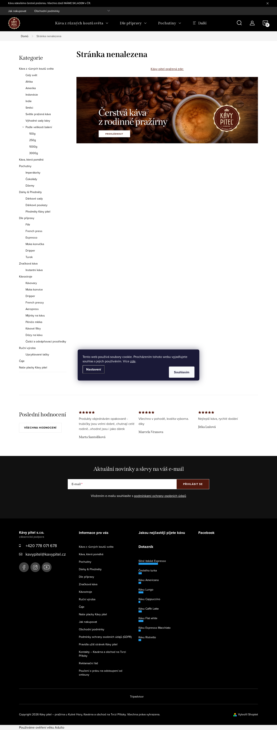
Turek (29, 257)
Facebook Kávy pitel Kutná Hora (24, 567)
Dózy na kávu (34, 335)
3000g (33, 153)
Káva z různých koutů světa (36, 69)
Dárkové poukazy (36, 205)
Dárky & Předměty (30, 192)
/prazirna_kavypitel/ (35, 567)
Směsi (29, 108)
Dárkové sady (34, 199)
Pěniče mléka (34, 322)
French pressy (35, 302)
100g (32, 134)
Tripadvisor (137, 696)
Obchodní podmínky (47, 11)
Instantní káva (34, 270)
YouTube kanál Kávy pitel (47, 567)
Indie (29, 101)
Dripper (30, 250)
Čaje (22, 361)
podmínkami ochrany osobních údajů (160, 496)
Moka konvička (35, 244)
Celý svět (31, 75)
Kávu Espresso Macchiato (154, 628)
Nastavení (93, 369)
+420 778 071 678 (41, 546)
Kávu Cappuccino (149, 599)
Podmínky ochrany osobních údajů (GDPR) (105, 637)
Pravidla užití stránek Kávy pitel (98, 644)
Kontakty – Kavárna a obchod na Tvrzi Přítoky (102, 654)
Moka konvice (34, 289)
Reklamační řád (88, 663)
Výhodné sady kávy (38, 121)
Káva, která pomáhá (31, 160)
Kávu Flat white (147, 618)
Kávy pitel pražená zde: (167, 69)
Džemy (30, 186)
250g (32, 140)
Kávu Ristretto (147, 637)
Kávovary (31, 283)
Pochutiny (25, 166)
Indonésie (32, 95)
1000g (33, 147)
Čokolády (31, 179)
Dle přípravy (26, 218)
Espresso (31, 237)
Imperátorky (33, 173)
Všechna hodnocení (40, 428)
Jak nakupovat (17, 11)
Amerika (31, 88)
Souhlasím (181, 372)
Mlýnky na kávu (35, 315)
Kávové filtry (33, 328)
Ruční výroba (27, 348)
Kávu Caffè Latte (148, 609)
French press (34, 231)
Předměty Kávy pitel (38, 211)
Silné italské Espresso (152, 561)
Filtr (28, 224)
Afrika (29, 82)
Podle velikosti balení (39, 127)
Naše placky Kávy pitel (33, 367)
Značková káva (28, 263)
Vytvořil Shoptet (248, 714)
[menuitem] (81, 23)
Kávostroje (25, 276)
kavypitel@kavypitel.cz (46, 554)
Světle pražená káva (38, 114)
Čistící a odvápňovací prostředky (46, 341)
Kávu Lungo (145, 589)
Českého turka (147, 570)
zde (132, 361)
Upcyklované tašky (37, 354)
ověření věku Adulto (49, 727)
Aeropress (32, 309)
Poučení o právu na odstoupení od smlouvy (100, 673)
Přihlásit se (193, 484)
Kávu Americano (148, 580)
